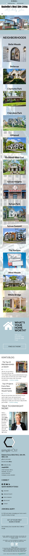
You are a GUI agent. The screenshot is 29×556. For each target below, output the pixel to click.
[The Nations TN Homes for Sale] (14, 260)
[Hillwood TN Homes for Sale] (14, 145)
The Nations (14, 548)
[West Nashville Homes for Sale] (14, 8)
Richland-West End (10, 551)
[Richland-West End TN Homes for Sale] (14, 167)
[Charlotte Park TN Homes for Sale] (14, 98)
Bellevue (15, 550)
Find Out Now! (14, 346)
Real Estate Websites (11, 553)
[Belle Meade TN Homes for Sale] (14, 54)
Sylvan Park (5, 548)
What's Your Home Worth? (20, 326)
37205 (4, 551)
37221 (18, 550)
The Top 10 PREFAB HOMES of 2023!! (8, 364)
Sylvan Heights (23, 548)
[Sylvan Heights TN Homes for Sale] (14, 191)
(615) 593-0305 (20, 3)
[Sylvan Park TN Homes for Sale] (14, 214)
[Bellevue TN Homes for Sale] (14, 76)
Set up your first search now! (14, 521)
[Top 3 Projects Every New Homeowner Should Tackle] (21, 388)
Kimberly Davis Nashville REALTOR (13, 526)
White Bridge (19, 549)
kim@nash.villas (11, 3)
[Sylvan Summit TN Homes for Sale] (14, 236)
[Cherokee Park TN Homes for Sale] (14, 123)
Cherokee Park (23, 550)
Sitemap (16, 537)
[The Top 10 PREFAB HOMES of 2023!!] (21, 366)
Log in (4, 553)
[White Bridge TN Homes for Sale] (14, 304)
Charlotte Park (6, 550)
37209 (9, 548)
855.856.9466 (5, 461)
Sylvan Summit (10, 549)
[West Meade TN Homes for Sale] (14, 282)
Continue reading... (14, 380)
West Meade (20, 551)
